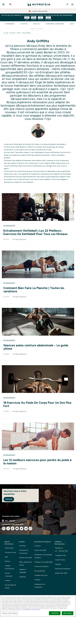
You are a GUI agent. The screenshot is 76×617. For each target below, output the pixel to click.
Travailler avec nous (40, 575)
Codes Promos (60, 560)
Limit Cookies (68, 613)
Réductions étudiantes (62, 568)
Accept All (55, 613)
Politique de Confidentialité (43, 562)
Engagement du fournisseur (39, 585)
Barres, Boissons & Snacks (25, 563)
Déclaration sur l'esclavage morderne (43, 556)
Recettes (36, 24)
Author (19, 33)
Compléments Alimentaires (55, 24)
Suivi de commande (8, 574)
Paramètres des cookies (11, 516)
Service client (9, 548)
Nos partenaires (39, 571)
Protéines (22, 546)
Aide (6, 557)
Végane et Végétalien (22, 571)
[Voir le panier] (72, 4)
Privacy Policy (26, 609)
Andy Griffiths (26, 33)
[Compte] (67, 4)
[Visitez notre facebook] (8, 528)
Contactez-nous (10, 552)
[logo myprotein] (39, 4)
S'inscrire (8, 499)
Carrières (37, 580)
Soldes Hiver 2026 (61, 573)
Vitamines (22, 577)
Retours (7, 561)
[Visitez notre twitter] (21, 528)
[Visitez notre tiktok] (12, 528)
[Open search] (10, 4)
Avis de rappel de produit (10, 586)
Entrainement (10, 24)
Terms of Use (36, 609)
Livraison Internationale (9, 567)
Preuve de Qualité (40, 550)
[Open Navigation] (3, 4)
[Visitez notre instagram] (4, 528)
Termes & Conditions (41, 566)
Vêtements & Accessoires (23, 551)
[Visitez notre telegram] (26, 528)
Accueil (6, 33)
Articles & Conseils (25, 557)
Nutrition (24, 24)
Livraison (8, 580)
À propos (37, 546)
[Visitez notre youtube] (17, 528)
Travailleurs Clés (60, 555)
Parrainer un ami (61, 549)
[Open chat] (30, 528)
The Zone (12, 33)
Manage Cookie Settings (10, 613)
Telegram (58, 564)
